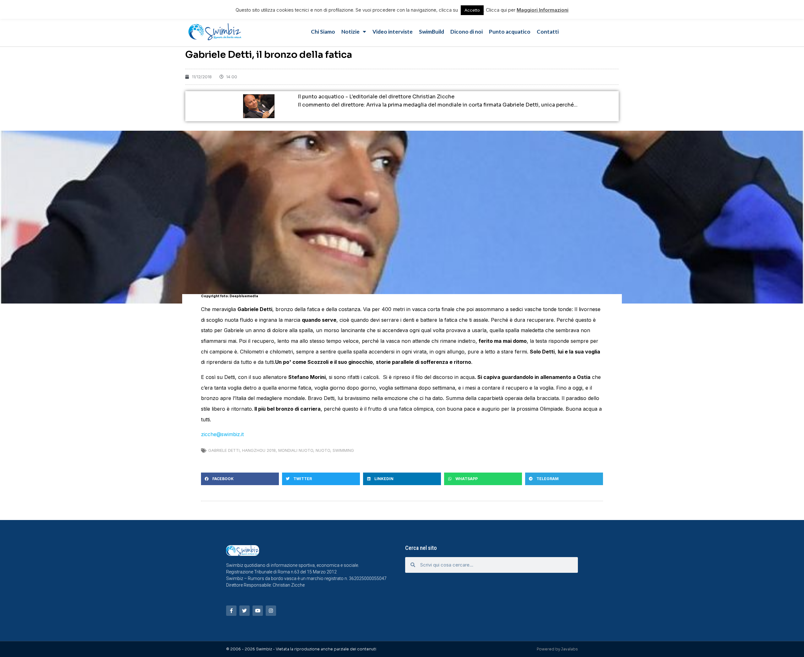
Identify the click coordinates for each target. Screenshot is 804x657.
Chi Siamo (323, 31)
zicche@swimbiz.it (222, 434)
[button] (240, 479)
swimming (343, 450)
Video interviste (392, 31)
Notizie (350, 31)
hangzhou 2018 (259, 450)
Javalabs (569, 649)
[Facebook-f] (231, 610)
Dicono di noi (466, 31)
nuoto (323, 450)
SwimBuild (431, 31)
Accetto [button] (472, 10)
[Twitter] (244, 610)
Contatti (548, 31)
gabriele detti (224, 450)
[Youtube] (258, 610)
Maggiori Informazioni (542, 10)
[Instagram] (271, 610)
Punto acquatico (509, 31)
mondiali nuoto (295, 450)
